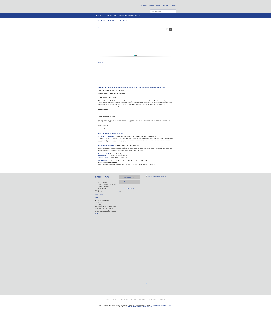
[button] (135, 40)
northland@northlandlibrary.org (158, 302)
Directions (97, 197)
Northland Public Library (109, 5)
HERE (97, 213)
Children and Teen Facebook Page (154, 87)
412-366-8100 (145, 302)
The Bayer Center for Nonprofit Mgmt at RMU (139, 306)
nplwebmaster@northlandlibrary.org (160, 305)
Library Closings (99, 194)
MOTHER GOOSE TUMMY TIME (106, 136)
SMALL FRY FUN (102, 160)
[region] (135, 43)
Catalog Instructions (130, 182)
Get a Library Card (129, 177)
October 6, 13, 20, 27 (103, 154)
